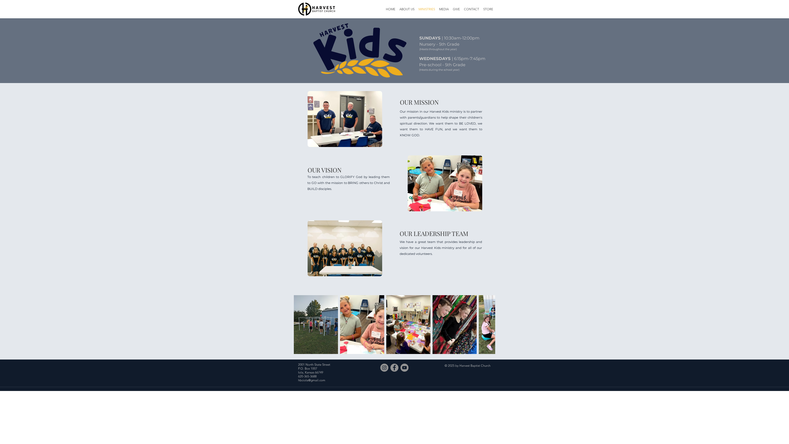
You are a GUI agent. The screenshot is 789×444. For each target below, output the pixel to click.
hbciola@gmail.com (311, 380)
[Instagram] (384, 368)
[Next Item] (488, 325)
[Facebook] (394, 368)
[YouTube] (404, 368)
